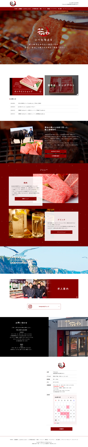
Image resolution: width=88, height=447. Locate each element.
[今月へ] (70, 397)
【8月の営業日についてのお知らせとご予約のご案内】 (29, 103)
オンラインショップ (67, 8)
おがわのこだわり (27, 8)
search (73, 9)
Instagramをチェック (44, 306)
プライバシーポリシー (66, 439)
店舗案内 (20, 8)
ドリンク (44, 8)
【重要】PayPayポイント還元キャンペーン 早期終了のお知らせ (31, 110)
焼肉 (41, 8)
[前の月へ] (67, 397)
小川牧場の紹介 (35, 8)
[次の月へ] (73, 397)
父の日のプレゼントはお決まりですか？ (26, 106)
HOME (16, 8)
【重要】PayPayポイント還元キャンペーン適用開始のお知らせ (31, 113)
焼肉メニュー (25, 198)
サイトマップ (75, 439)
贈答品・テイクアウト (52, 8)
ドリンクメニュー (61, 232)
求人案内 (60, 8)
